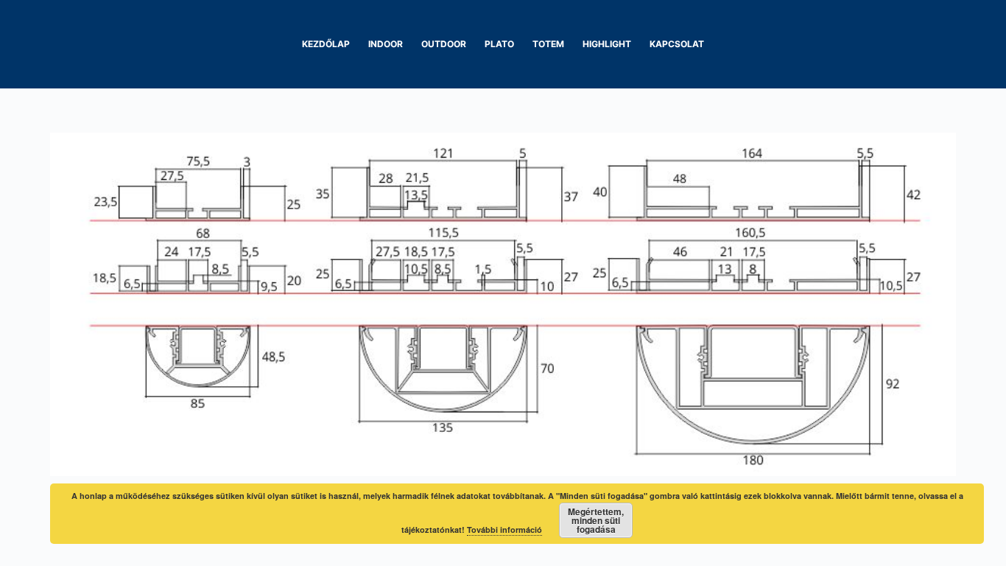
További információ (504, 529)
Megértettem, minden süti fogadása (596, 520)
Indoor (385, 43)
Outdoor (443, 43)
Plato (499, 43)
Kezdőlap (326, 43)
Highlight (607, 43)
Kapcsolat (677, 43)
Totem (548, 43)
